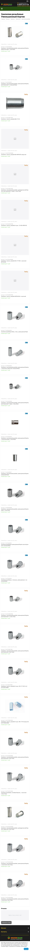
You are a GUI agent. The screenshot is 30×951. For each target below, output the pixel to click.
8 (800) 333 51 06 (23, 4)
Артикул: (3, 46)
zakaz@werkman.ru (23, 3)
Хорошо (26, 949)
